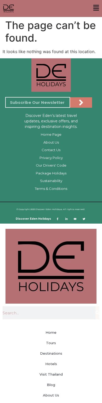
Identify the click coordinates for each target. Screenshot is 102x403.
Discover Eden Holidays (33, 218)
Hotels (51, 364)
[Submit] (81, 102)
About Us (51, 395)
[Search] (97, 312)
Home (51, 332)
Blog (51, 385)
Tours (51, 343)
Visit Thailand (51, 374)
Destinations (51, 353)
